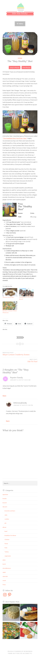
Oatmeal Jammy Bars (8, 297)
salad (4, 572)
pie (5, 523)
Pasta (6, 543)
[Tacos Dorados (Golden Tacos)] (28, 612)
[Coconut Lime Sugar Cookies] (11, 612)
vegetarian (8, 556)
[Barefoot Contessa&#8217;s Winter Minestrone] (10, 306)
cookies (7, 519)
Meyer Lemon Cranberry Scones (16, 354)
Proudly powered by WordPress (20, 651)
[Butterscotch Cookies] (28, 631)
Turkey (7, 552)
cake (6, 515)
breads (5, 498)
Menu (21, 24)
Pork (6, 547)
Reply (4, 395)
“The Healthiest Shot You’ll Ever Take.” (15, 138)
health (20, 337)
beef (6, 531)
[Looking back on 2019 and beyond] (26, 292)
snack (4, 580)
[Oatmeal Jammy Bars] (10, 292)
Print (21, 204)
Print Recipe (26, 67)
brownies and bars (10, 511)
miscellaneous (7, 568)
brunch (5, 502)
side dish (5, 576)
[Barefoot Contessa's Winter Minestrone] (11, 631)
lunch (4, 564)
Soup (4, 584)
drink (20, 58)
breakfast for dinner (10, 535)
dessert (5, 506)
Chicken (7, 539)
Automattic (27, 653)
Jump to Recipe (14, 67)
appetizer (5, 494)
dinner (4, 527)
